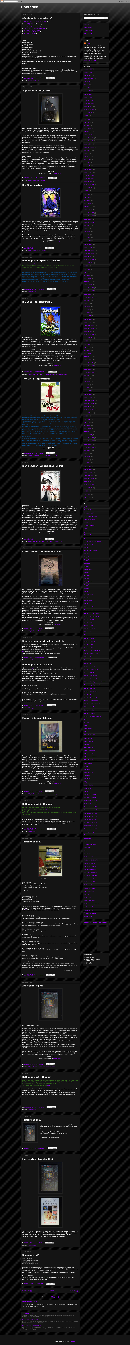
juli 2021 (86, 153)
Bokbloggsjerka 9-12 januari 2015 (31, 1325)
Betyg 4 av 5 (88, 582)
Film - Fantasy (88, 741)
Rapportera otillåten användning (96, 922)
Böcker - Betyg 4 (89, 625)
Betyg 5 (30, 541)
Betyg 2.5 (87, 563)
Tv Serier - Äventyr (90, 891)
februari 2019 (88, 244)
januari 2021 (88, 172)
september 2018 (89, 259)
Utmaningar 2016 (30, 1255)
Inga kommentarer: (39, 177)
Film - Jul (87, 744)
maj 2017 (87, 309)
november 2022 (89, 103)
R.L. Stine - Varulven (32, 185)
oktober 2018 (88, 256)
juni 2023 (87, 81)
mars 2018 (87, 278)
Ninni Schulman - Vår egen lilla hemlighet (35, 21)
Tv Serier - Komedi (90, 869)
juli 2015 (86, 378)
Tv (85, 850)
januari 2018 (88, 284)
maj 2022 (87, 122)
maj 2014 (87, 422)
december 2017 (89, 288)
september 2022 (89, 109)
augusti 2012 (88, 488)
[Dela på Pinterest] (54, 78)
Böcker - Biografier (89, 628)
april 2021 (87, 163)
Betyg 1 (30, 794)
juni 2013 (87, 456)
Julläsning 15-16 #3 (31, 842)
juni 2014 (87, 419)
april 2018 (87, 275)
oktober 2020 (88, 181)
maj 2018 (87, 272)
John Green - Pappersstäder (31, 27)
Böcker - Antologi (89, 619)
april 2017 (87, 313)
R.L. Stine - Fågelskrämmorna (32, 30)
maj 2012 (87, 497)
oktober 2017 (88, 294)
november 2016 (89, 328)
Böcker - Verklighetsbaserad (92, 716)
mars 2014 (87, 428)
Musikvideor (87, 788)
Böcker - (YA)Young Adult (91, 616)
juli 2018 (86, 266)
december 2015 (89, 363)
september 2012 (89, 484)
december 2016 (89, 325)
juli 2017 (86, 303)
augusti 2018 (88, 263)
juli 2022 (86, 116)
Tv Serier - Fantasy (90, 866)
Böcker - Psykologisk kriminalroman (95, 682)
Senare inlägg (27, 1291)
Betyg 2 (30, 250)
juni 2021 (87, 156)
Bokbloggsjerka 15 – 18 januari (37, 804)
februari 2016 (88, 356)
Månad (86, 791)
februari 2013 (88, 469)
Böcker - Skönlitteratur (34, 455)
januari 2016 (88, 359)
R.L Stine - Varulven (29, 33)
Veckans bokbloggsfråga (91, 904)
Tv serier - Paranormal (91, 872)
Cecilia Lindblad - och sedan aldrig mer (41, 551)
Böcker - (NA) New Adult (91, 613)
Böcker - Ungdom (46, 374)
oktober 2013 (88, 444)
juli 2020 (86, 191)
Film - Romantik (89, 754)
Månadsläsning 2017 (90, 810)
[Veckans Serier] (89, 535)
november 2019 (89, 216)
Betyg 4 (30, 1066)
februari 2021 (88, 169)
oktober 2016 (88, 331)
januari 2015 (88, 397)
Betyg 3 (30, 180)
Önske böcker (88, 916)
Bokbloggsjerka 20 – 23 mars (30, 1319)
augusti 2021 (88, 150)
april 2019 (87, 238)
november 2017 (89, 291)
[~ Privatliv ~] (88, 507)
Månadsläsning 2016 (33, 80)
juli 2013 (86, 453)
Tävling (86, 894)
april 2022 (87, 125)
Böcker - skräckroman (90, 697)
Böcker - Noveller (89, 672)
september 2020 (89, 184)
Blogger (73, 1341)
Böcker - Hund (88, 657)
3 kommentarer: (38, 453)
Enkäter (86, 722)
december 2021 (89, 138)
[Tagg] (86, 528)
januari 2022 (88, 134)
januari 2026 (88, 69)
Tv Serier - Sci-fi (89, 879)
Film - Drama (88, 738)
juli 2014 (86, 416)
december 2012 (89, 475)
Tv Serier (87, 853)
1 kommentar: (38, 248)
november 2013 (89, 441)
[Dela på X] (50, 78)
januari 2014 (88, 435)
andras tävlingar (32, 660)
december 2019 (89, 213)
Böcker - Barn (88, 622)
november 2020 (89, 178)
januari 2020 (88, 209)
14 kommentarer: (39, 1107)
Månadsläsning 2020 (90, 819)
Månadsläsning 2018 (90, 813)
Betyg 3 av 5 (31, 374)
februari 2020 (88, 206)
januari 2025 (88, 72)
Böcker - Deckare (89, 632)
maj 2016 (87, 347)
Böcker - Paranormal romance (93, 679)
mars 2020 (87, 203)
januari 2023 (88, 97)
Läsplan (86, 782)
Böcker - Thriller (89, 607)
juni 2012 (87, 494)
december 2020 (89, 175)
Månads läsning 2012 (90, 794)
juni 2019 (87, 231)
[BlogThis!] (49, 78)
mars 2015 (87, 391)
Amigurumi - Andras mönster (92, 541)
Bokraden (29, 7)
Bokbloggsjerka (32, 291)
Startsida (51, 1291)
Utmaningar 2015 (89, 900)
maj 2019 (87, 234)
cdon (59, 173)
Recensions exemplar (39, 180)
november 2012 (89, 478)
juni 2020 (87, 194)
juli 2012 (86, 491)
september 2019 (89, 222)
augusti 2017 (88, 300)
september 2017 (89, 297)
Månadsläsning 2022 (90, 825)
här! (48, 1085)
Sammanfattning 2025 (29, 1301)
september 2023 (89, 78)
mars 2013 (87, 466)
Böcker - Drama (89, 635)
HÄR (23, 651)
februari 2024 (88, 75)
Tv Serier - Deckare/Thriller (92, 860)
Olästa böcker (88, 30)
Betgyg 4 (87, 547)
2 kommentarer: (38, 78)
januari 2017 (88, 322)
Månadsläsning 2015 (90, 803)
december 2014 (89, 400)
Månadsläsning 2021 (90, 822)
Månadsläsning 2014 (90, 800)
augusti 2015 (88, 375)
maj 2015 (87, 384)
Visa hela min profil (90, 60)
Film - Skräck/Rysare (90, 760)
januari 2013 (88, 472)
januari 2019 (88, 247)
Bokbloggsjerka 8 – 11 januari (36, 1077)
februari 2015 (88, 394)
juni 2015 (87, 381)
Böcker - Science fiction (91, 691)
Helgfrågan (87, 769)
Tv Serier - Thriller (89, 888)
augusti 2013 (88, 450)
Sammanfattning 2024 (28, 1313)
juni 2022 (87, 119)
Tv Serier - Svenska (90, 885)
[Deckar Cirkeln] (89, 513)
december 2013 (89, 438)
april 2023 (87, 88)
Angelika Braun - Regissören (31, 32)
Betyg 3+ (87, 575)
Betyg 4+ (87, 585)
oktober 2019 (88, 219)
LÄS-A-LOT (87, 778)
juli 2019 (86, 228)
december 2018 (89, 250)
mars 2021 (87, 166)
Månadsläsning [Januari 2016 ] (37, 18)
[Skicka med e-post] (47, 78)
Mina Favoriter (88, 33)
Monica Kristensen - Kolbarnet (32, 25)
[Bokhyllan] (87, 510)
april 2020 (87, 200)
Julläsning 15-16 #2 (31, 1120)
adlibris (56, 173)
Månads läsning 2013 (90, 797)
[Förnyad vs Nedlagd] (90, 516)
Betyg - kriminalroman (90, 550)
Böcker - (38, 374)
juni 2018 (87, 269)
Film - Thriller (88, 763)
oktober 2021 (88, 144)
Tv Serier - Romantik (90, 875)
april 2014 (87, 425)
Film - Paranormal (89, 750)
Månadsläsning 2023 (90, 829)
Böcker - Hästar (89, 660)
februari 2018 (88, 281)
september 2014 (89, 409)
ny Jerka (34, 668)
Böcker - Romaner (89, 688)
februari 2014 (88, 431)
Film (85, 725)
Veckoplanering (88, 910)
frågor (86, 766)
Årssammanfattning (90, 913)
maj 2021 (87, 159)
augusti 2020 (88, 188)
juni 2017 (87, 306)
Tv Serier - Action (89, 857)
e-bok (34, 250)
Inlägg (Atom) (55, 1297)
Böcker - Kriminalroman (39, 541)
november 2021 (89, 141)
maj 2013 (87, 460)
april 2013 (87, 463)
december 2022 (89, 100)
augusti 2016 (88, 338)
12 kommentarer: (39, 705)
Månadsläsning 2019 (90, 816)
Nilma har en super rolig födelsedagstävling (43, 641)
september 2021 (89, 147)
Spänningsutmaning (90, 844)
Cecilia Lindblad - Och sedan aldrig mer (34, 28)
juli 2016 (86, 341)
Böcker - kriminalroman (91, 610)
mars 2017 (87, 316)
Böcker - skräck (89, 694)
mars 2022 (87, 128)
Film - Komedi (88, 747)
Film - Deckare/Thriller (91, 735)
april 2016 (87, 350)
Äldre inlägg (74, 1291)
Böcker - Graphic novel (91, 653)
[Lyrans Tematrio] (89, 519)
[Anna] (88, 43)
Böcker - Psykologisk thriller (92, 685)
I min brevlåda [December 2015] (37, 1159)
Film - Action (88, 728)
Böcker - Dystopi (89, 638)
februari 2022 (88, 131)
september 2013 (89, 447)
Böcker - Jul (87, 663)
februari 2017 (88, 319)
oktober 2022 (88, 106)
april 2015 (87, 388)
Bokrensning (88, 600)
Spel (85, 841)
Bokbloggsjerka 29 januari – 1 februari (41, 261)
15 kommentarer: (39, 289)
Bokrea (86, 597)
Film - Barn (87, 732)
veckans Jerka (33, 264)
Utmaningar (87, 897)
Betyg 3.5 (87, 572)
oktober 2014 (88, 406)
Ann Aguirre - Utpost (29, 23)
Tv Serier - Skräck (89, 882)
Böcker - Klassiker (89, 666)
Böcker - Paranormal (90, 675)
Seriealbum (87, 838)
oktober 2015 (88, 369)
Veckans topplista (89, 907)
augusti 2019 (88, 225)
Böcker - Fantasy (89, 647)
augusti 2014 (88, 413)
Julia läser (87, 775)
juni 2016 (87, 344)
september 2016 (89, 334)
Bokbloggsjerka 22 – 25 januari (37, 664)
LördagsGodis (88, 785)
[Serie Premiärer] (89, 525)
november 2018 (89, 253)
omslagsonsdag (89, 832)
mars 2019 (87, 241)
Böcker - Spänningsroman (92, 703)
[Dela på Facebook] (52, 78)
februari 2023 (88, 94)
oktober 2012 (88, 481)
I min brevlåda (32, 1245)
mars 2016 (87, 353)
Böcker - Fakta (88, 644)
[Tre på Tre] (87, 532)
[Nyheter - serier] (89, 522)
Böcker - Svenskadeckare (92, 707)
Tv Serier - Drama (89, 863)
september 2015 (89, 372)
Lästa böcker (88, 27)
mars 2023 (87, 91)
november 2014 (89, 403)
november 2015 (89, 366)
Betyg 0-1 (87, 553)
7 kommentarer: (38, 975)
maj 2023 (87, 84)
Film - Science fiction (90, 757)
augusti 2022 (88, 113)
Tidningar (87, 847)
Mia (26, 910)
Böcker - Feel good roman (92, 650)
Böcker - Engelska (89, 641)
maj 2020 (87, 197)
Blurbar (86, 591)
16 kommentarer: (39, 829)
